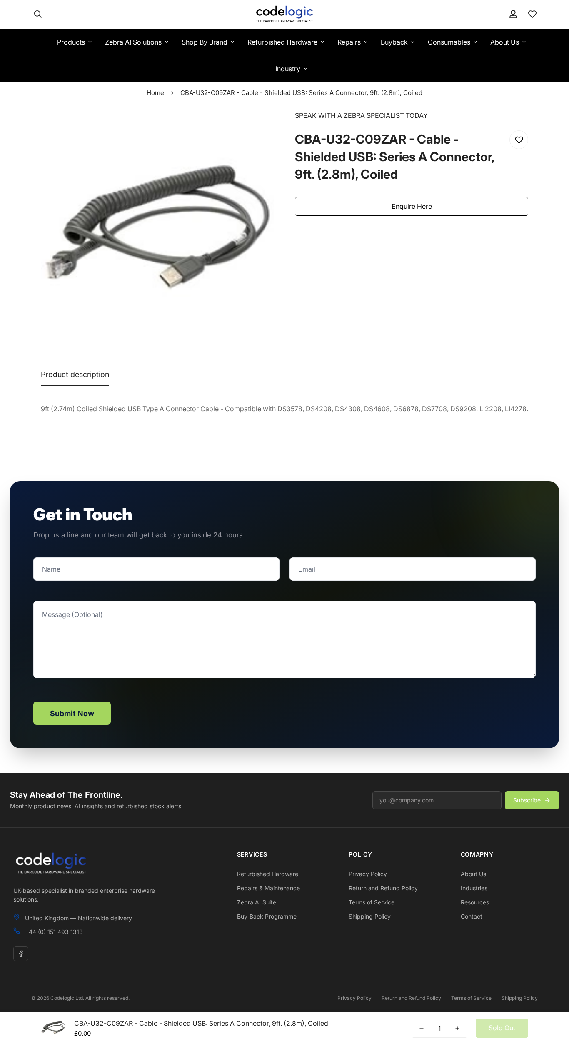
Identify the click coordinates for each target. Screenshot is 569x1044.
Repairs (349, 42)
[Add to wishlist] (518, 139)
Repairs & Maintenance (268, 888)
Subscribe (527, 800)
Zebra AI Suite (256, 902)
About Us (504, 42)
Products (71, 42)
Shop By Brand (204, 42)
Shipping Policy (370, 916)
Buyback (394, 42)
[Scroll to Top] (552, 998)
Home (155, 93)
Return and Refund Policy (383, 888)
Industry (287, 69)
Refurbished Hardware (282, 42)
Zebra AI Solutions (133, 42)
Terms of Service (371, 902)
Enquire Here (412, 206)
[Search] (38, 14)
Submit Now (72, 713)
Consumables (449, 42)
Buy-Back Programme (267, 916)
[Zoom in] (256, 128)
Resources (475, 902)
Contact (471, 916)
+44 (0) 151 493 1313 (54, 931)
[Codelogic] (284, 14)
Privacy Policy (368, 873)
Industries (474, 888)
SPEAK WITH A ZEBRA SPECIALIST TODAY (361, 115)
